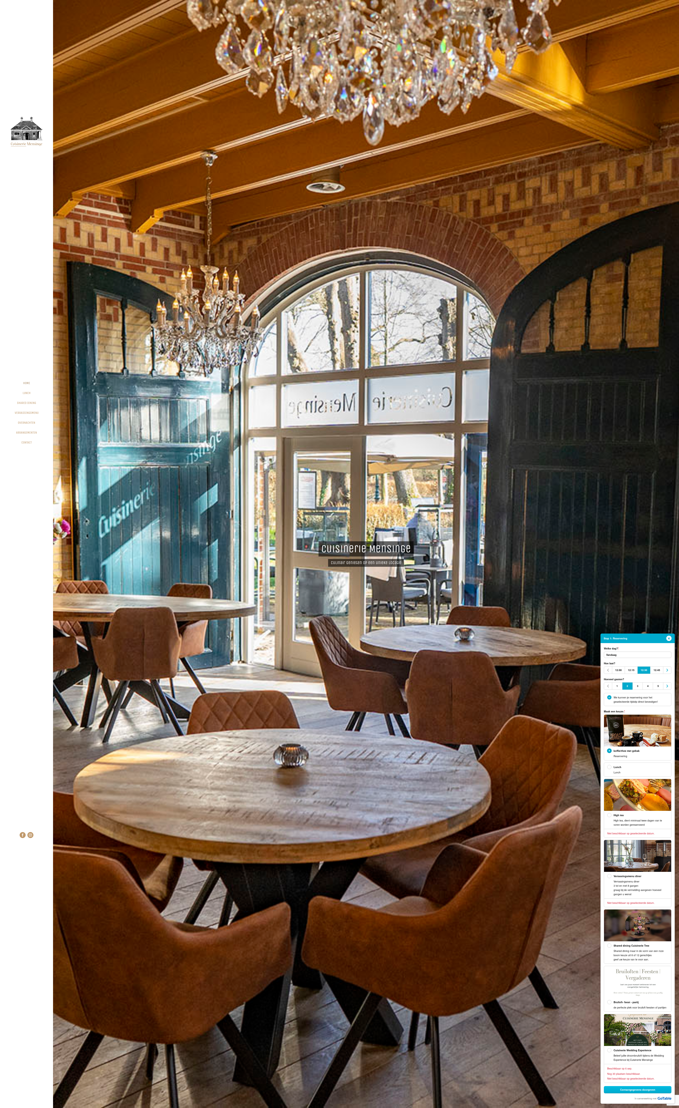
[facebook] (23, 835)
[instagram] (30, 835)
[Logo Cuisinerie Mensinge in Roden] (26, 118)
